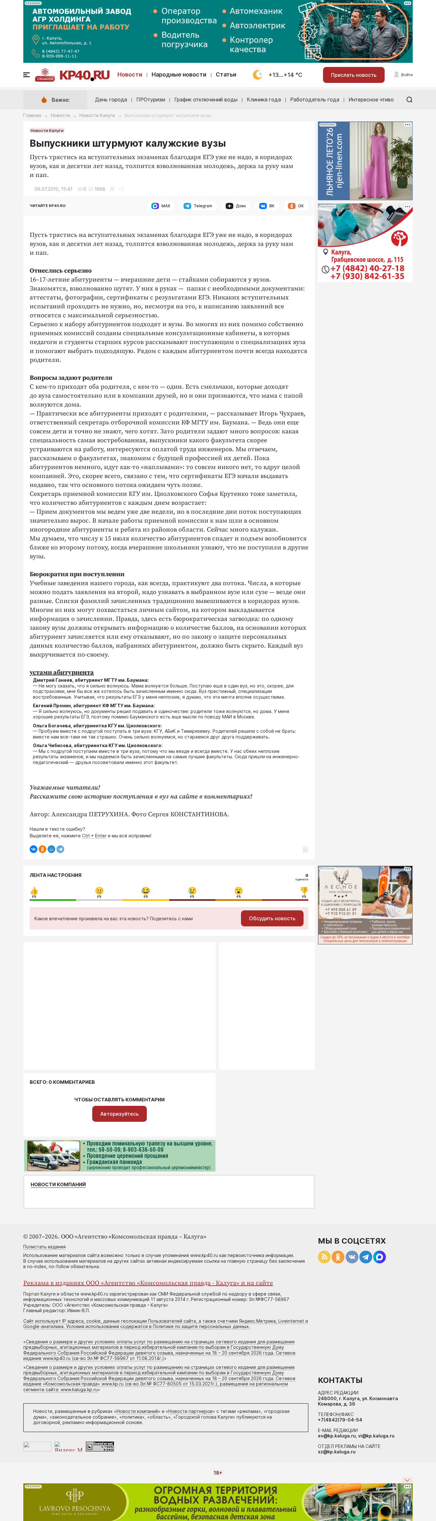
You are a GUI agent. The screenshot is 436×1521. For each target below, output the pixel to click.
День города (111, 99)
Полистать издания (44, 1246)
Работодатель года (314, 99)
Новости (129, 74)
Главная (32, 115)
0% (34, 896)
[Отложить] (112, 189)
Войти (407, 74)
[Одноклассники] (42, 849)
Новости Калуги (97, 115)
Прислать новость (354, 75)
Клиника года (264, 99)
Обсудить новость (272, 918)
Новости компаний (58, 1184)
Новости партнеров (190, 1411)
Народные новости (179, 74)
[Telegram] (60, 849)
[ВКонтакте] (33, 849)
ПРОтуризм (150, 99)
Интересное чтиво (371, 99)
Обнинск (45, 79)
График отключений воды (205, 99)
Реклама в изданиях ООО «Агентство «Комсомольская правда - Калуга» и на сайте (148, 1283)
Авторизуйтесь (119, 1114)
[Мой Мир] (51, 849)
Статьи (226, 74)
